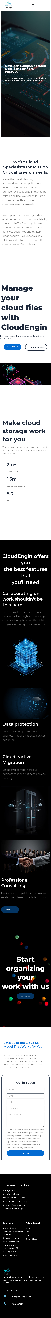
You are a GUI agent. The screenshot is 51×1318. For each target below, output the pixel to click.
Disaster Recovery (10, 1255)
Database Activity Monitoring (15, 1205)
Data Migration (9, 1251)
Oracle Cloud (31, 1239)
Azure (28, 1228)
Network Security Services (14, 1197)
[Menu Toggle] (33, 5)
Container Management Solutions (13, 1233)
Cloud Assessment (11, 1238)
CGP (27, 1235)
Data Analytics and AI (12, 1241)
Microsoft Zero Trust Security (15, 1201)
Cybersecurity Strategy (13, 1208)
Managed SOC (9, 1190)
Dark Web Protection (12, 1194)
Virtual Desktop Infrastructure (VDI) (11, 1246)
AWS (27, 1231)
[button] (4, 73)
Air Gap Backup (9, 1228)
